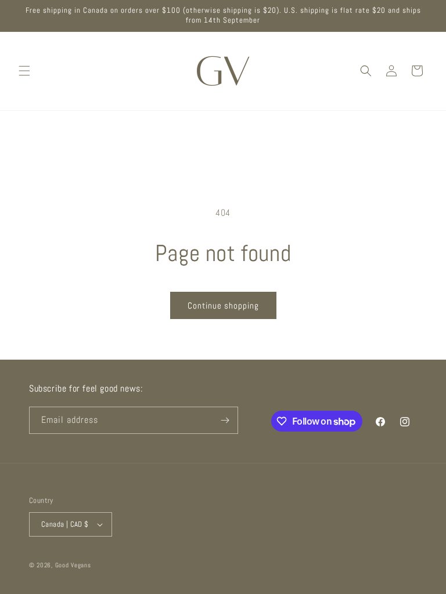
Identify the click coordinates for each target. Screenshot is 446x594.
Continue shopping (223, 305)
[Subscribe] (225, 420)
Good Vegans (73, 565)
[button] (24, 71)
